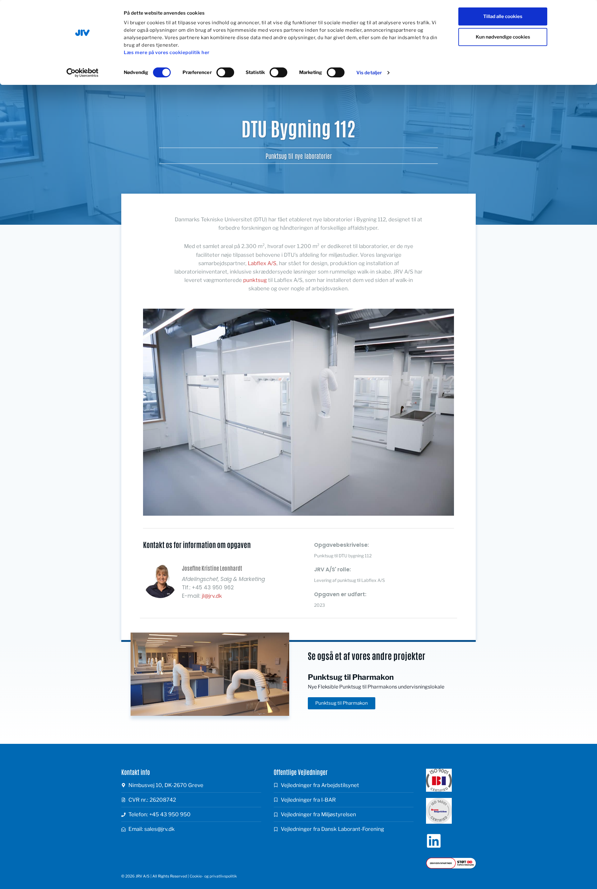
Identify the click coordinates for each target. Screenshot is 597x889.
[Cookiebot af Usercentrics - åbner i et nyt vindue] (82, 72)
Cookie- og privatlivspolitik (213, 876)
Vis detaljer (369, 73)
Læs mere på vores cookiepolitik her (167, 52)
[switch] (225, 72)
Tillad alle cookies (502, 16)
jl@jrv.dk (212, 596)
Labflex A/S (262, 263)
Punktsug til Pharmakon (351, 677)
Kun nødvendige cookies (503, 37)
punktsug (255, 280)
